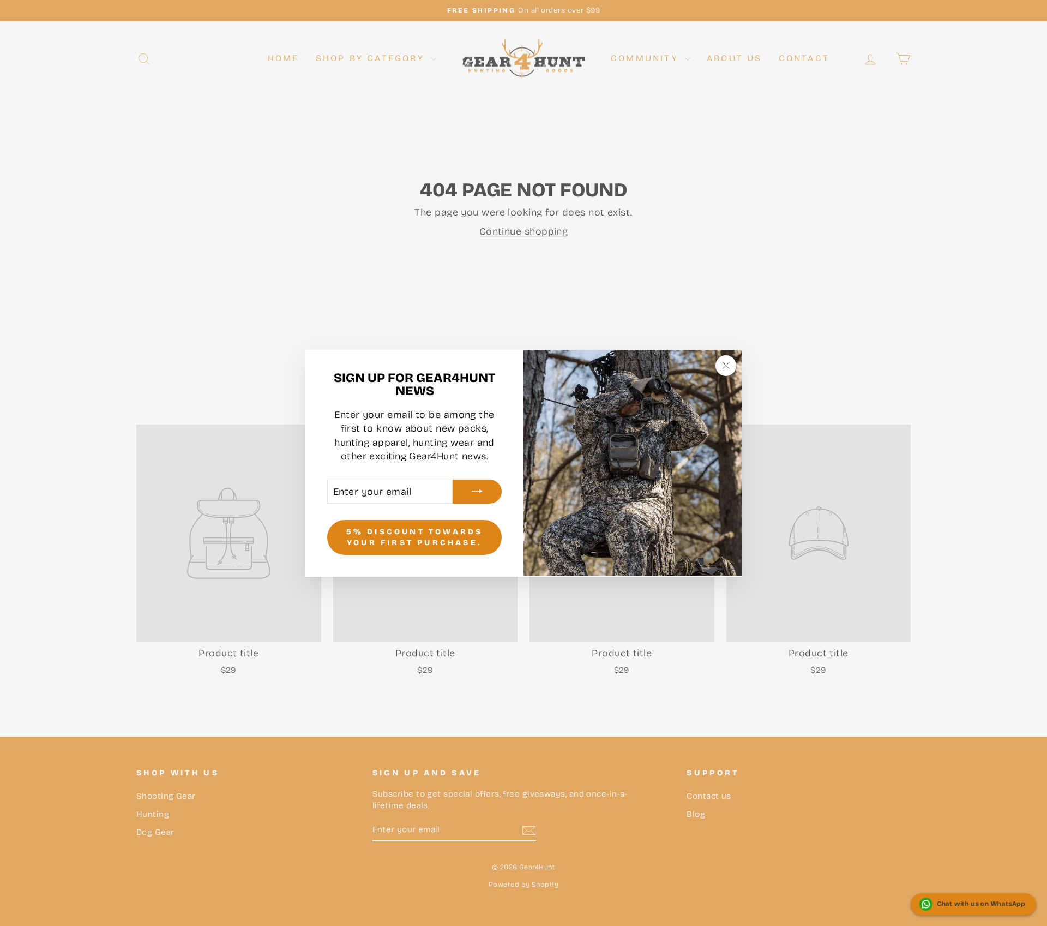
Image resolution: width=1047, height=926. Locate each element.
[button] (973, 904)
